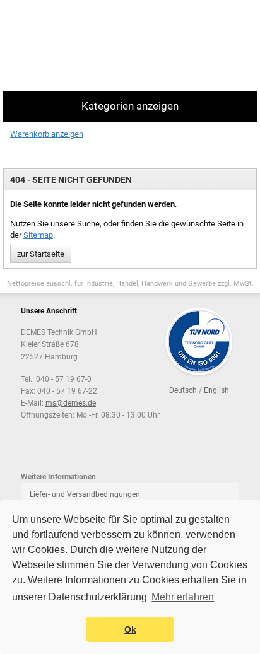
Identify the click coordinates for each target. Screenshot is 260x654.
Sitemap (38, 235)
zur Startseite (40, 254)
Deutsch (183, 390)
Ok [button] (130, 629)
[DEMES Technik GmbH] (54, 46)
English (216, 390)
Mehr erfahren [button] (182, 597)
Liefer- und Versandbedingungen (85, 494)
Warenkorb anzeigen (46, 134)
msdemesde (70, 403)
